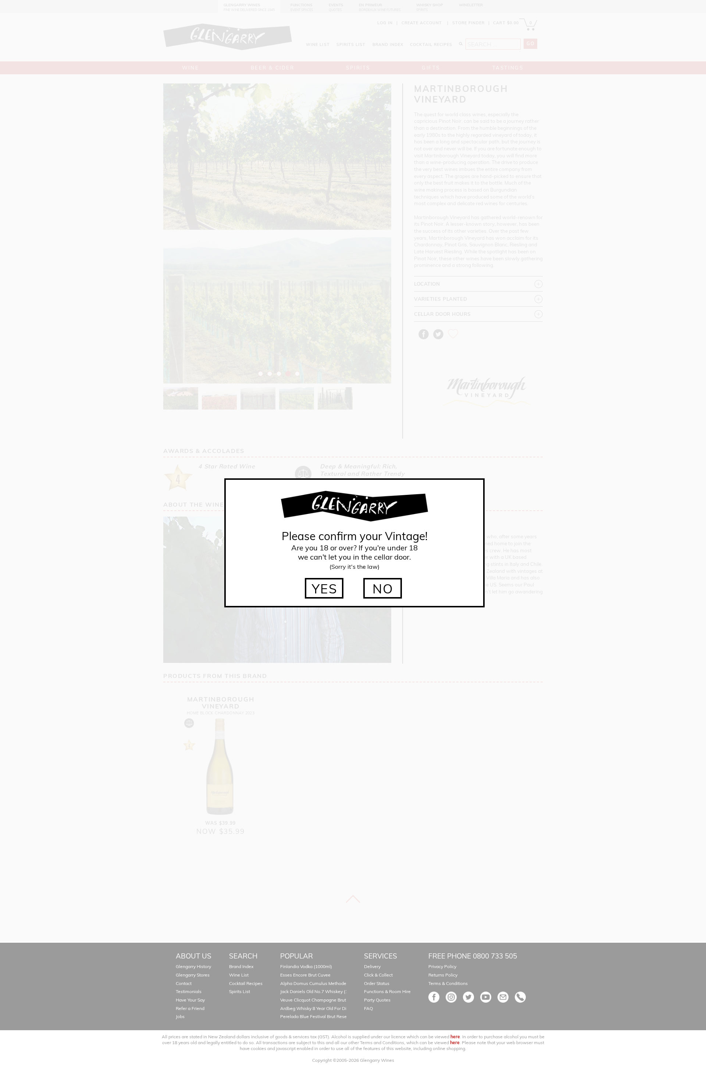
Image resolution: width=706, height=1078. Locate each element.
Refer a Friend (190, 1008)
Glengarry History (193, 966)
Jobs (180, 1016)
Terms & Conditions (448, 983)
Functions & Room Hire (387, 991)
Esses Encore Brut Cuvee (305, 975)
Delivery (372, 966)
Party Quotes (377, 1000)
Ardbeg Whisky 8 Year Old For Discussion (322, 1008)
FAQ (368, 1008)
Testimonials (189, 991)
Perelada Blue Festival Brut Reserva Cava (322, 1016)
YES (325, 589)
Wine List (239, 975)
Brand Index (241, 966)
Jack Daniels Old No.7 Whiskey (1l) (315, 991)
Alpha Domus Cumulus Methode (313, 983)
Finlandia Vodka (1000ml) (306, 966)
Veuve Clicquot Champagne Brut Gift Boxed (324, 1000)
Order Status (376, 983)
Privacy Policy (442, 966)
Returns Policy (442, 975)
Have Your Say (190, 1000)
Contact (184, 983)
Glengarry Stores (193, 975)
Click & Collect (378, 975)
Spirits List (239, 991)
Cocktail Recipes (246, 983)
